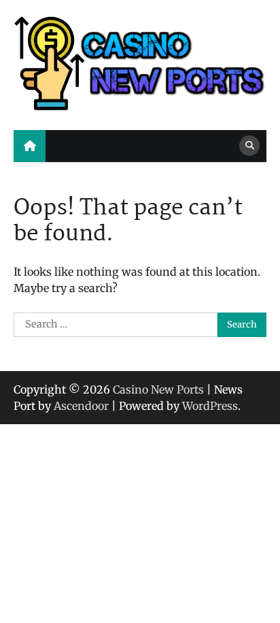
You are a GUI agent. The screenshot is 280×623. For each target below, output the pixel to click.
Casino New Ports (158, 389)
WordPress (210, 406)
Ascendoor (81, 406)
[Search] (249, 145)
